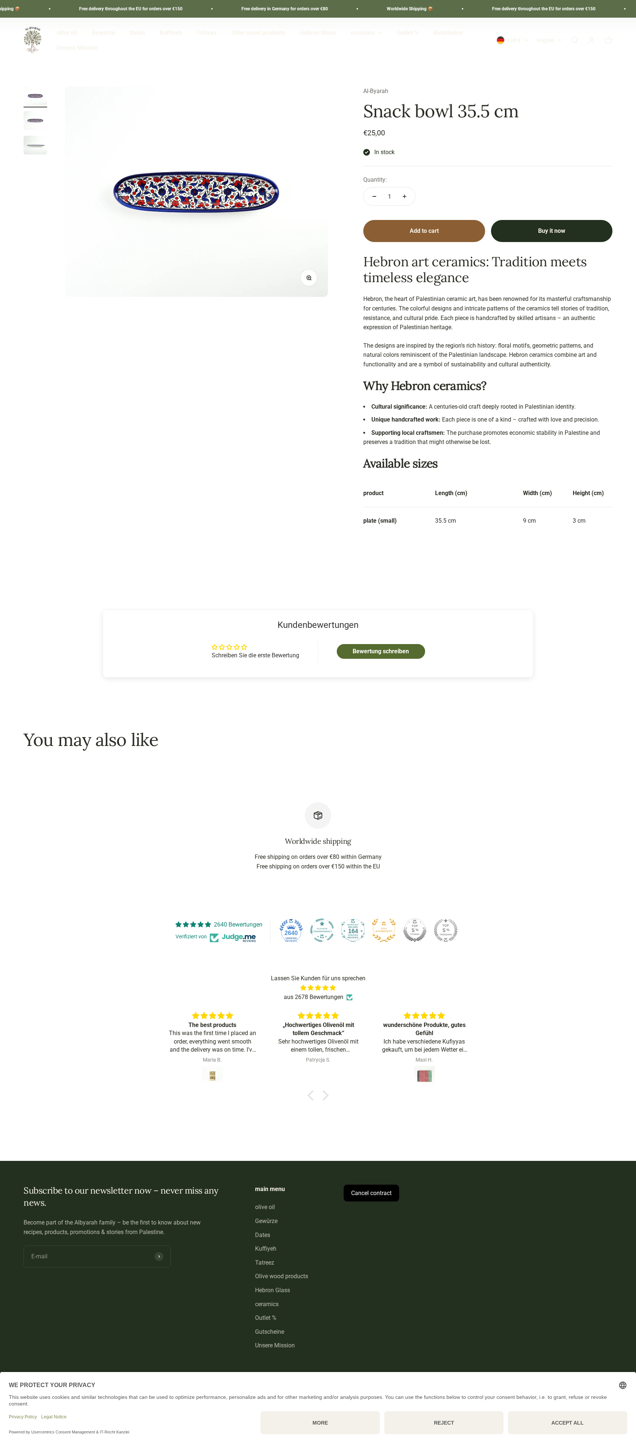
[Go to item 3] (35, 146)
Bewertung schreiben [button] (381, 651)
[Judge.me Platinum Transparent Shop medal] (322, 930)
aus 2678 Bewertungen (313, 997)
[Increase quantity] (404, 196)
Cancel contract (371, 1193)
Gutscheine (448, 32)
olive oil (67, 32)
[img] (318, 988)
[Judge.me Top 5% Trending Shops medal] (445, 930)
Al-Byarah (375, 91)
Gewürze (103, 32)
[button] (312, 1095)
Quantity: (375, 179)
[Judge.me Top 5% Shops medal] (415, 930)
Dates (137, 32)
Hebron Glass (318, 32)
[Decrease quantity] (374, 196)
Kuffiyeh (171, 32)
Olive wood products (258, 32)
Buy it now (551, 230)
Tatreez (207, 32)
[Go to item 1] (35, 96)
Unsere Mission (77, 48)
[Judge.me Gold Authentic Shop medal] (384, 930)
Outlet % (407, 32)
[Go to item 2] (35, 121)
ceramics (362, 32)
